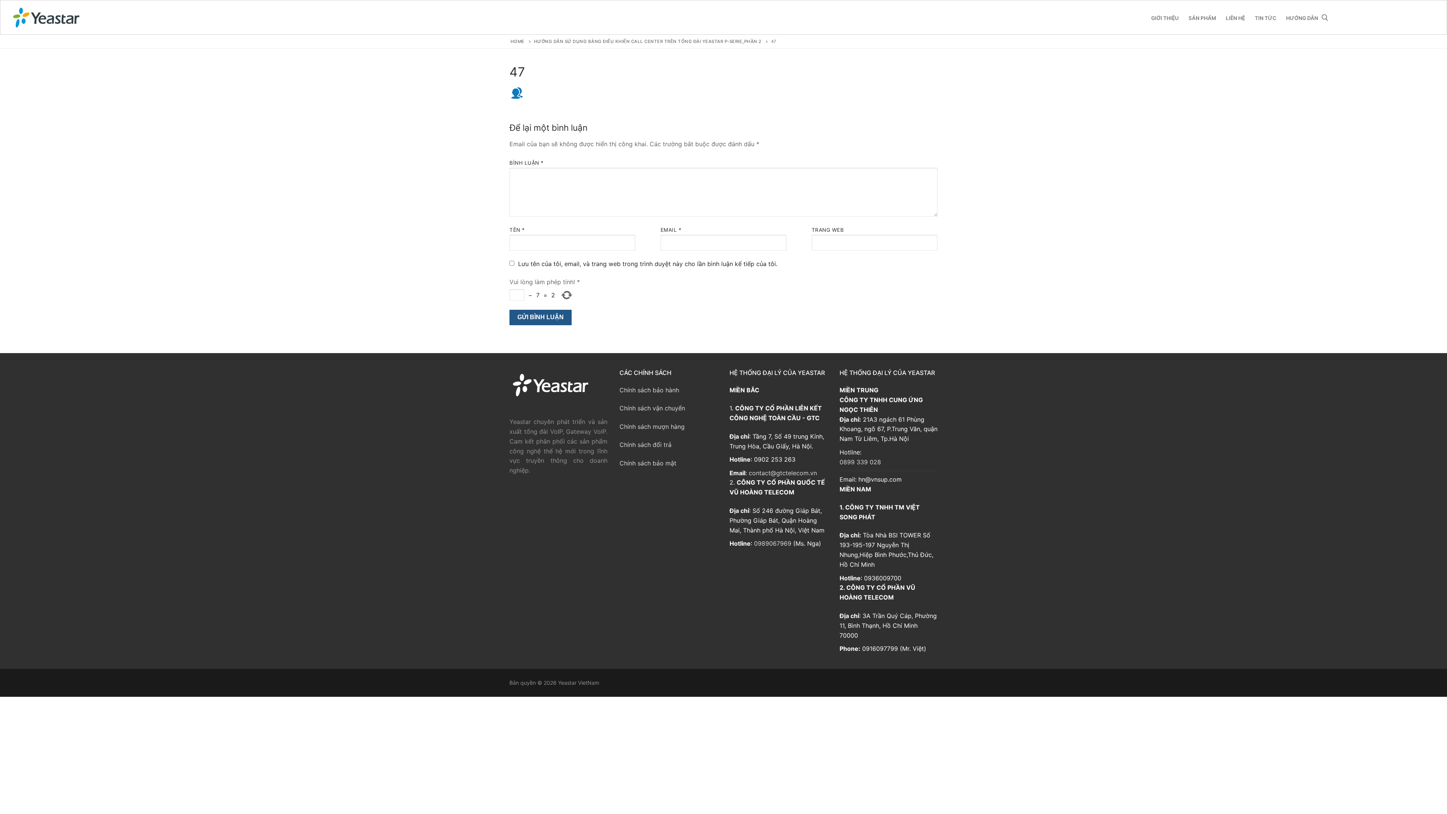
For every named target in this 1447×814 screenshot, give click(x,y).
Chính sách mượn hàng (652, 426)
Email (671, 230)
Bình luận (526, 163)
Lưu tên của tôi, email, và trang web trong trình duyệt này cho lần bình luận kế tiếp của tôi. (647, 264)
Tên (517, 230)
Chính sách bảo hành (649, 390)
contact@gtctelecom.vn (783, 473)
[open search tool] (1325, 17)
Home (518, 41)
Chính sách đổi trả (645, 444)
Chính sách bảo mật (647, 463)
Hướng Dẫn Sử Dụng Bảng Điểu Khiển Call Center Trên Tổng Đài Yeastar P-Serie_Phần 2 (648, 41)
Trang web (828, 230)
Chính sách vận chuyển (652, 408)
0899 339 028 (860, 462)
